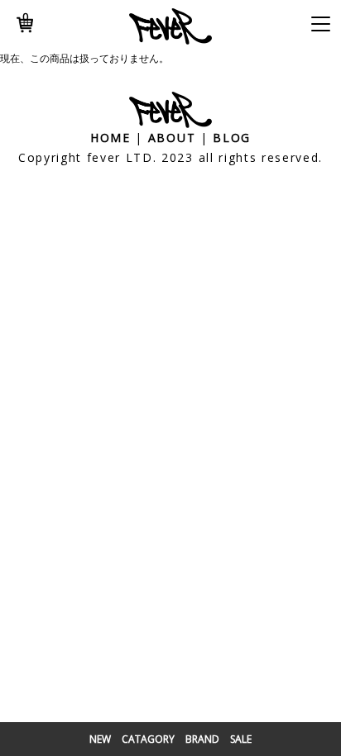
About (171, 137)
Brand (202, 739)
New (100, 739)
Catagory (148, 739)
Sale (241, 739)
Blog (232, 137)
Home (110, 137)
